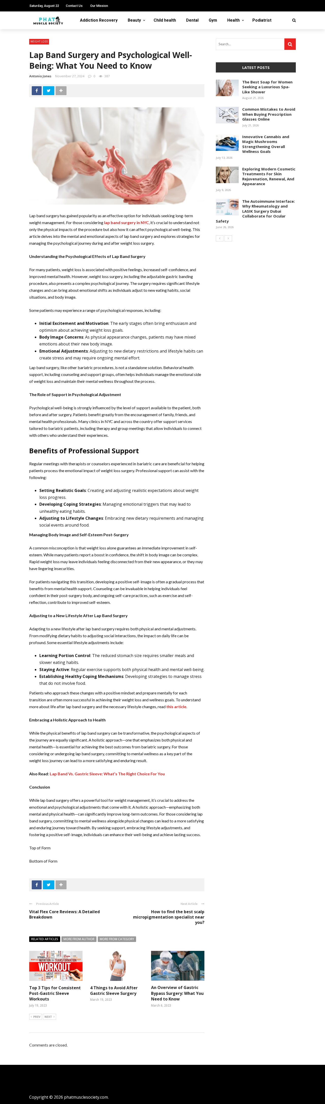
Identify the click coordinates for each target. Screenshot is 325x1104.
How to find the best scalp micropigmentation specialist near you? (168, 917)
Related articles (44, 939)
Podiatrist (261, 20)
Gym (213, 20)
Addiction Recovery (99, 20)
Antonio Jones (40, 76)
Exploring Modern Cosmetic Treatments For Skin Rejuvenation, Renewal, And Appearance (268, 176)
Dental (192, 20)
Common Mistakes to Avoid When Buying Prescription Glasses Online (268, 114)
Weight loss (39, 41)
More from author (78, 939)
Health (233, 20)
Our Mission (99, 6)
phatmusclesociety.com (86, 1097)
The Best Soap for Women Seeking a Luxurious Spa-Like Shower (267, 86)
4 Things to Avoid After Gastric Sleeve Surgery (114, 990)
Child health (165, 20)
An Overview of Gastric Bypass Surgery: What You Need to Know (177, 993)
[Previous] (219, 238)
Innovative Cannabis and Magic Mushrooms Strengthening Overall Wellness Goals (265, 144)
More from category (117, 939)
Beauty (134, 20)
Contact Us (74, 6)
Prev (36, 1017)
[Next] (228, 238)
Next (48, 1017)
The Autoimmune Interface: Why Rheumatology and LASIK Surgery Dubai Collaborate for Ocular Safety (255, 211)
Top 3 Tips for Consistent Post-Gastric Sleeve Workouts (55, 993)
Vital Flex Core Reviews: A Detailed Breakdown (64, 914)
